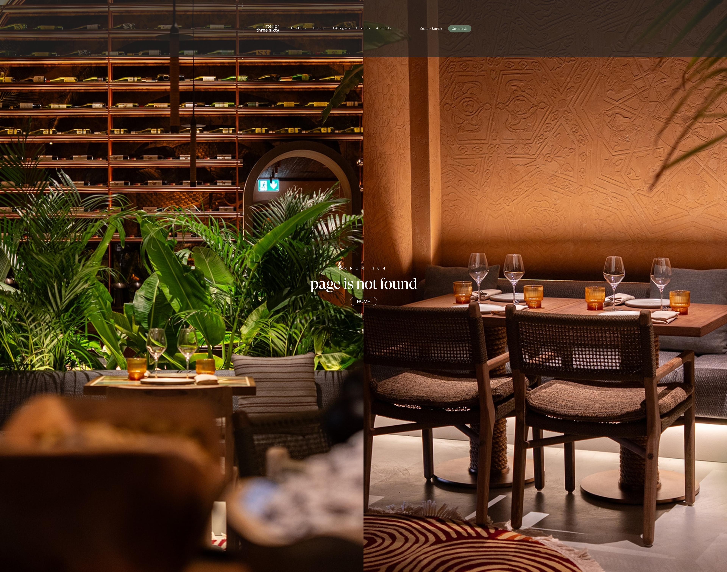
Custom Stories (431, 28)
